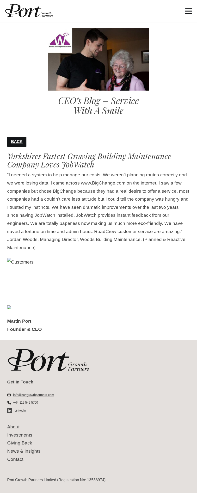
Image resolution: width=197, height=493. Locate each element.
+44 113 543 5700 (25, 402)
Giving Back (19, 442)
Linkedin (20, 410)
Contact (15, 459)
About (13, 426)
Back (17, 141)
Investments (19, 435)
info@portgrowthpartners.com (33, 395)
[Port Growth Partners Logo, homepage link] (84, 10)
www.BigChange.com (103, 182)
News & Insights (24, 451)
